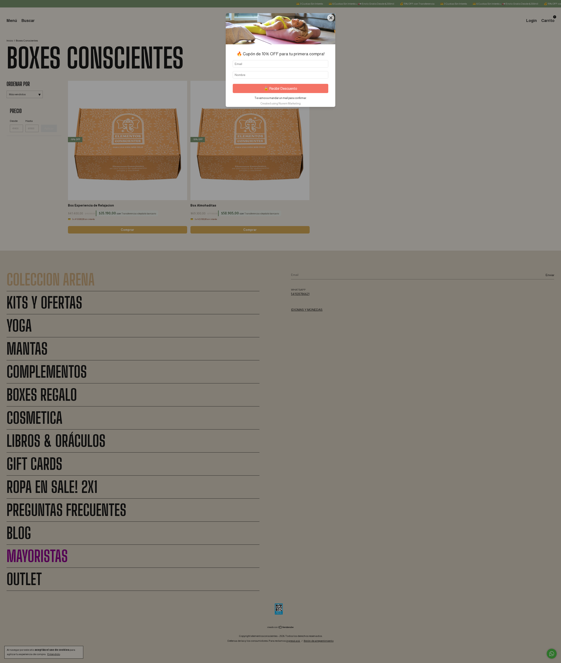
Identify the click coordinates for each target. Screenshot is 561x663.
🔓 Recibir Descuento (280, 88)
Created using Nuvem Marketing (280, 103)
